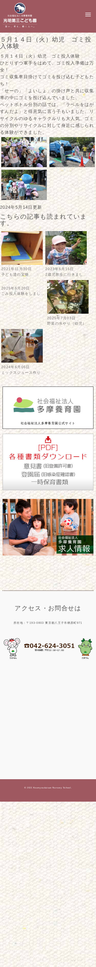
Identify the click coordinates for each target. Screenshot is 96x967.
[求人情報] (48, 554)
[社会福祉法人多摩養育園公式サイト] (48, 418)
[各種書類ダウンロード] (48, 489)
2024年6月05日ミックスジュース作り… (23, 370)
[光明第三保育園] (20, 28)
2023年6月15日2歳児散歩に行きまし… (66, 271)
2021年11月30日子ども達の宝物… (17, 271)
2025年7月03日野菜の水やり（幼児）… (68, 321)
